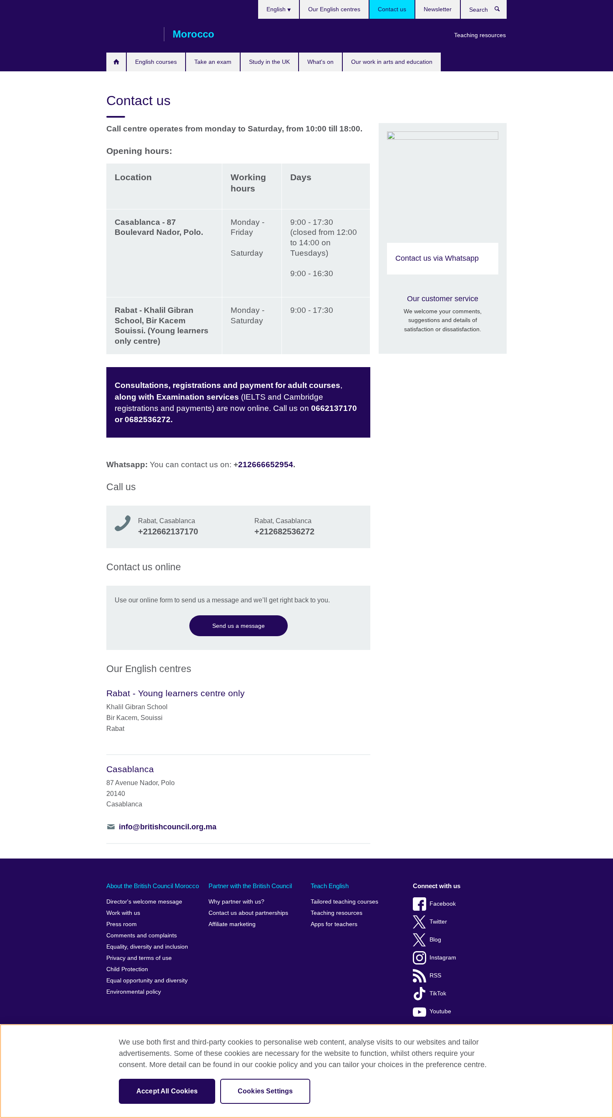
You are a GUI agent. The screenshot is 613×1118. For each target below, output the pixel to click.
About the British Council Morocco (152, 885)
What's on (320, 61)
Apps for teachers (334, 924)
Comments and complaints (141, 935)
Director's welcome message (144, 902)
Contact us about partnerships (248, 913)
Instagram (443, 957)
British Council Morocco (131, 34)
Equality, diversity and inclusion (147, 947)
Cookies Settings (265, 1091)
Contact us (392, 9)
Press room (121, 924)
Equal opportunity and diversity (147, 980)
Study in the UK (269, 61)
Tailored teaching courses (344, 902)
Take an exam (212, 61)
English (276, 9)
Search (501, 11)
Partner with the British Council (250, 885)
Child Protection (127, 969)
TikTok (438, 993)
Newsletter (438, 9)
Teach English (330, 885)
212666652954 (265, 464)
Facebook (443, 904)
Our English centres (334, 9)
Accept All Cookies (167, 1091)
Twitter (438, 922)
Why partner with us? (236, 902)
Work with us (123, 913)
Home (116, 62)
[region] (306, 1071)
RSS (435, 975)
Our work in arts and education (391, 61)
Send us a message (238, 625)
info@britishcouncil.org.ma (167, 827)
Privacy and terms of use (139, 958)
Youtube (440, 1011)
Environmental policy (133, 992)
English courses (156, 61)
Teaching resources (480, 35)
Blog (435, 940)
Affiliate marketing (232, 924)
